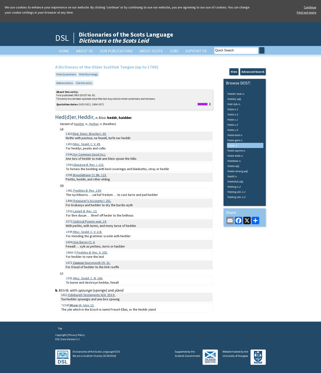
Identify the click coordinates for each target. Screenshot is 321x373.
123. (90, 175)
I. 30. (89, 134)
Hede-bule (235, 135)
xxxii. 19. (90, 221)
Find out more (306, 12)
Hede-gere (235, 140)
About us (84, 51)
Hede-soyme (236, 150)
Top (59, 328)
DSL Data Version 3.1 (67, 339)
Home (64, 51)
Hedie (233, 166)
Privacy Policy (76, 335)
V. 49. (87, 144)
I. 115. (88, 165)
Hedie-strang (237, 171)
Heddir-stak (236, 93)
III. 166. (88, 278)
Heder (232, 145)
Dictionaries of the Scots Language (126, 37)
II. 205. (92, 252)
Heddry (234, 99)
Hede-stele (235, 155)
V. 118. (87, 232)
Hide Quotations (66, 74)
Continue (310, 7)
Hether (94, 124)
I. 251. (92, 201)
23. (82, 305)
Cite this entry (84, 83)
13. (85, 211)
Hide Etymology (88, 74)
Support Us (196, 51)
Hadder (79, 124)
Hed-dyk (234, 104)
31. (91, 263)
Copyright (61, 335)
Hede (232, 109)
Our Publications (116, 51)
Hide (234, 71)
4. (84, 242)
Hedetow (234, 161)
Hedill (232, 176)
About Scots (151, 51)
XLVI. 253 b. (91, 295)
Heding (233, 186)
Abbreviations (64, 83)
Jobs (174, 51)
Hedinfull (235, 181)
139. (87, 190)
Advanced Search (253, 71)
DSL (62, 38)
